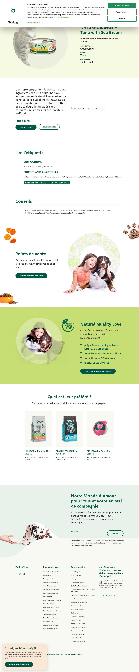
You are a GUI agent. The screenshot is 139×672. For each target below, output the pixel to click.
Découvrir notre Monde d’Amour (98, 371)
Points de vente (26, 127)
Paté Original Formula (50, 593)
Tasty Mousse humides (78, 606)
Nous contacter (49, 127)
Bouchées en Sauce (77, 599)
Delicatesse (75, 613)
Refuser (122, 19)
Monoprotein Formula (50, 579)
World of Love (21, 567)
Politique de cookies (61, 17)
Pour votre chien (51, 567)
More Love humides (77, 631)
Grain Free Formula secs (51, 589)
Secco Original (75, 572)
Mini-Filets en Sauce (50, 618)
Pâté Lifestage (48, 597)
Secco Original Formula (51, 572)
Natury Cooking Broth (78, 624)
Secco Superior (76, 575)
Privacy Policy (87, 545)
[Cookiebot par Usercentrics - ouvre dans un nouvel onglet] (13, 22)
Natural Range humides (50, 625)
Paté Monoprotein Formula (52, 600)
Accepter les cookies (122, 5)
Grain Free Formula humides (52, 611)
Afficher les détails (33, 23)
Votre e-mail (75, 531)
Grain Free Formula (49, 586)
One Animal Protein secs (51, 582)
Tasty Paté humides (49, 614)
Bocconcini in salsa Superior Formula (83, 595)
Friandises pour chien (50, 629)
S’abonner (115, 533)
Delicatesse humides (77, 616)
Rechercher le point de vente (31, 276)
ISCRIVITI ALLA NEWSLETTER (19, 664)
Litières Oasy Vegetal (78, 641)
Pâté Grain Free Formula (51, 607)
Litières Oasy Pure (77, 638)
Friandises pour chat (77, 634)
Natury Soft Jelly (48, 621)
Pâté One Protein (49, 604)
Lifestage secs (47, 575)
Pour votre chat (78, 567)
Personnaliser (121, 12)
